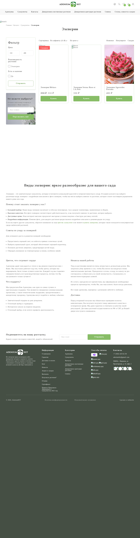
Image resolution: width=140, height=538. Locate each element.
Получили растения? (49, 377)
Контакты (45, 374)
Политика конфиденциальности (56, 400)
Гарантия (45, 357)
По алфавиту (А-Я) (58, 40)
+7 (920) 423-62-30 (120, 354)
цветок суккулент (65, 222)
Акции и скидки (48, 371)
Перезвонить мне (21, 117)
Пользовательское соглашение (85, 400)
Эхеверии (35, 25)
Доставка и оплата (48, 360)
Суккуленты (22, 12)
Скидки (131, 40)
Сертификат (46, 384)
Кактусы (34, 12)
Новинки (110, 40)
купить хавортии (90, 222)
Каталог (16, 25)
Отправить (21, 83)
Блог (43, 364)
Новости (45, 367)
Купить (53, 99)
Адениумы (9, 12)
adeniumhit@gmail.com (121, 357)
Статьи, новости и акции (125, 12)
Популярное (121, 40)
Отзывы (44, 381)
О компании (46, 354)
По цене (73, 40)
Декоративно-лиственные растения (56, 12)
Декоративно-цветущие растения (87, 12)
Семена (108, 12)
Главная (9, 25)
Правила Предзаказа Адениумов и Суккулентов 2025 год (50, 389)
